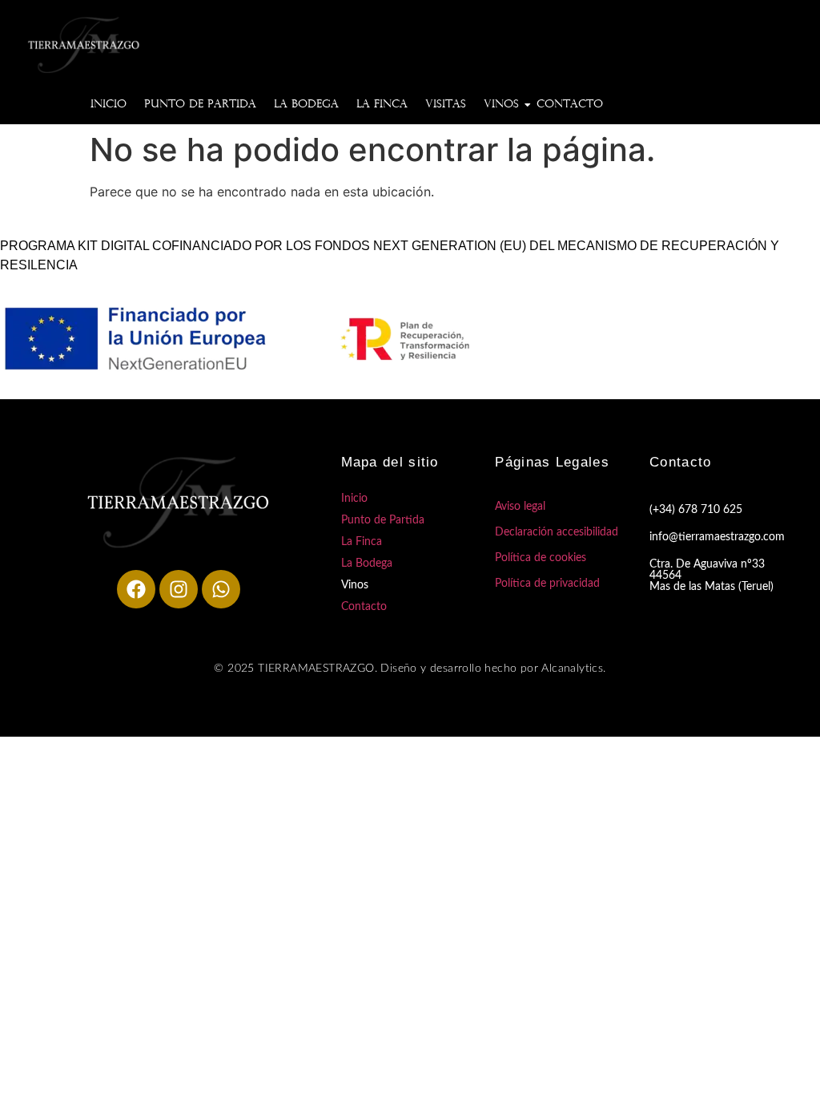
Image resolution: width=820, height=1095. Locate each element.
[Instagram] (178, 589)
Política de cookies (540, 558)
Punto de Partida (200, 105)
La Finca (382, 105)
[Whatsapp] (221, 589)
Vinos (501, 105)
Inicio (108, 105)
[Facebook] (136, 589)
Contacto (570, 105)
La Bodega (306, 105)
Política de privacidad (547, 583)
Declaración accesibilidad (556, 532)
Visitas (445, 105)
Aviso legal (520, 506)
